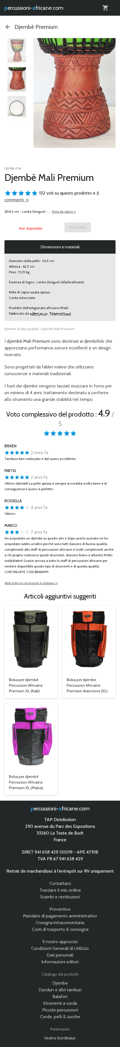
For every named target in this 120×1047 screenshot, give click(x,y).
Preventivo (60, 909)
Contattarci (60, 883)
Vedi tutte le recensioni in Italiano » (31, 583)
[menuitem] (16, 50)
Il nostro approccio (60, 941)
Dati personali (60, 955)
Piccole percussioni (60, 1010)
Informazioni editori (60, 961)
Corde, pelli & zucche (60, 1016)
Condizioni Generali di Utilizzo (60, 948)
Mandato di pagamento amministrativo (60, 916)
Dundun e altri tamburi (60, 989)
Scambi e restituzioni (60, 896)
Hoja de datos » (64, 211)
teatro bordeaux (60, 1038)
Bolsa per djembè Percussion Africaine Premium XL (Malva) (26, 782)
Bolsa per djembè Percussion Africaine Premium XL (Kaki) (26, 685)
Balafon (60, 996)
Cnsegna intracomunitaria (60, 922)
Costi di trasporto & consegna (60, 929)
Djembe (60, 983)
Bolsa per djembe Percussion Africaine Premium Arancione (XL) (87, 685)
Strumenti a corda (60, 1003)
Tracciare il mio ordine (60, 890)
